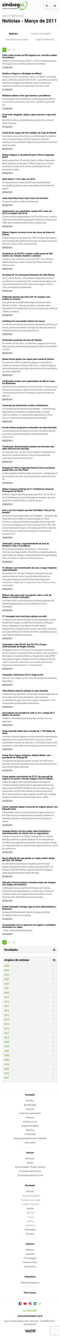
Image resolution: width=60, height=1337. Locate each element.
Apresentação (30, 1104)
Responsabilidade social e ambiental (30, 1138)
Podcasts (30, 1233)
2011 (6, 1033)
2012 (6, 1028)
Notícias (13, 33)
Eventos (30, 1221)
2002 (6, 1073)
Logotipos (30, 1254)
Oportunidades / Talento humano (30, 1167)
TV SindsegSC (30, 1258)
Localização (30, 1134)
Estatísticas (30, 1276)
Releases (30, 1249)
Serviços (30, 1152)
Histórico (30, 1109)
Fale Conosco (30, 1292)
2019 (6, 997)
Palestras (30, 1225)
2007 (6, 1050)
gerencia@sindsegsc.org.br (30, 1315)
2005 (6, 1059)
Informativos (30, 1266)
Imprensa (30, 1243)
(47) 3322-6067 (30, 1310)
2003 (6, 1068)
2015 (6, 1015)
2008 (6, 1046)
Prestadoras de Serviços (30, 1171)
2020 (6, 992)
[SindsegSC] (15, 5)
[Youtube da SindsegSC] (25, 1304)
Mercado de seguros (30, 1282)
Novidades (30, 1185)
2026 (6, 965)
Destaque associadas (17, 39)
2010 (6, 1037)
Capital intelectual (44, 39)
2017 (6, 1006)
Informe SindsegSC (41, 33)
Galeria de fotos (30, 1262)
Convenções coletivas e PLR (30, 1175)
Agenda (30, 1208)
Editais (30, 1162)
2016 (6, 1010)
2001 (6, 1077)
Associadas (30, 1142)
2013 (6, 1024)
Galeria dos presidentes (30, 1113)
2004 (6, 1064)
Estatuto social (30, 1121)
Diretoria (30, 1117)
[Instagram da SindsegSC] (30, 1304)
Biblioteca (30, 1158)
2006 (6, 1055)
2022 (6, 983)
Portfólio (30, 1100)
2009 (6, 1042)
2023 (6, 979)
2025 (6, 970)
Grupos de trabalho (30, 1125)
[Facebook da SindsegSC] (20, 1304)
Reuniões (31, 1212)
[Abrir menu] (55, 6)
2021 (6, 988)
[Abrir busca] (47, 6)
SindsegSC (30, 1094)
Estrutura (30, 1130)
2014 (6, 1019)
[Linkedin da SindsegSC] (34, 1304)
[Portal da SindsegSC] (39, 1304)
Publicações (30, 1229)
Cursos (31, 1217)
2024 (6, 974)
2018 (6, 1001)
